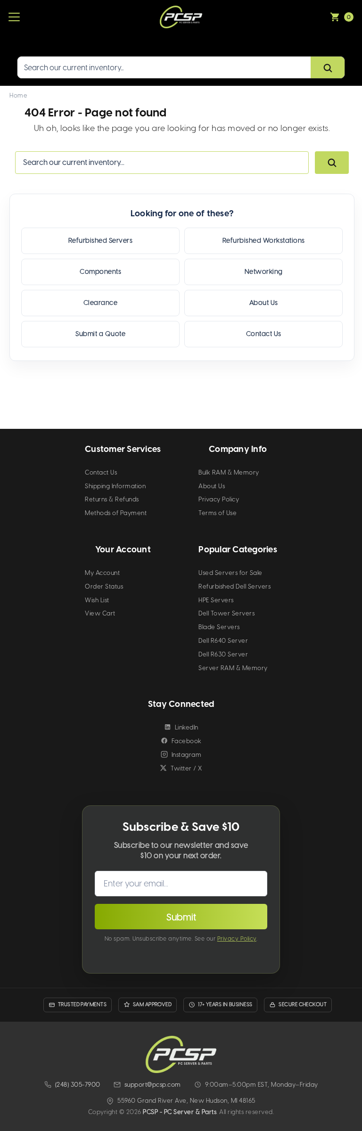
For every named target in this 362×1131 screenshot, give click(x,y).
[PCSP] (181, 1054)
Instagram (187, 754)
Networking (264, 272)
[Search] (328, 68)
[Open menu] (14, 17)
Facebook (187, 741)
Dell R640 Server (223, 640)
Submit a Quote (100, 334)
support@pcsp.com (152, 1084)
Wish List (97, 600)
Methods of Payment (116, 512)
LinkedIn (186, 727)
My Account (102, 572)
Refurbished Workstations (263, 241)
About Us (263, 303)
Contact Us (263, 334)
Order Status (104, 586)
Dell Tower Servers (226, 613)
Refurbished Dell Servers (234, 586)
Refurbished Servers (100, 241)
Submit (181, 917)
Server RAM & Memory (233, 668)
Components (100, 272)
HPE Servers (216, 600)
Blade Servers (219, 627)
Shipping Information (115, 486)
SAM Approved (152, 1004)
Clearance (100, 303)
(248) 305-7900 (77, 1084)
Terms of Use (217, 512)
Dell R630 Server (223, 654)
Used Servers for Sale (230, 572)
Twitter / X (186, 768)
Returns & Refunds (112, 499)
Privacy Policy (218, 499)
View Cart (100, 613)
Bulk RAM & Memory (228, 472)
